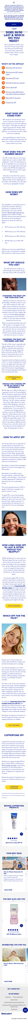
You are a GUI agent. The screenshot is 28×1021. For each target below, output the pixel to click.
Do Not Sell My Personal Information (14, 1002)
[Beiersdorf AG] (7, 1014)
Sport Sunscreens (14, 606)
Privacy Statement (18, 997)
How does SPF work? (12, 78)
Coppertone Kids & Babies (14, 378)
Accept (14, 24)
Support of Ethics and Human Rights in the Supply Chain (14, 1005)
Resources (8, 997)
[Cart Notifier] (25, 1010)
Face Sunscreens (14, 725)
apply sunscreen (19, 314)
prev (2, 829)
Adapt (14, 29)
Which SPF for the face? (13, 98)
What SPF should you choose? (15, 83)
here (22, 19)
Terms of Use (14, 999)
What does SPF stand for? (14, 68)
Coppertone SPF (11, 102)
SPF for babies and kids (9, 765)
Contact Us (14, 1009)
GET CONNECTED (13, 989)
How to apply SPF (11, 87)
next (26, 829)
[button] (21, 834)
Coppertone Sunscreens (14, 787)
